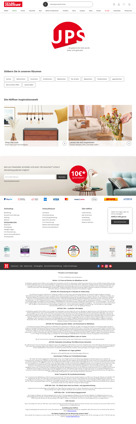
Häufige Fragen (9, 229)
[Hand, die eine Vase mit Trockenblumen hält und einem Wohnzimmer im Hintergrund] (100, 125)
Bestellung (7, 213)
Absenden (62, 177)
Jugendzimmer (117, 79)
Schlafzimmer (47, 79)
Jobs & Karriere (87, 215)
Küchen (8, 79)
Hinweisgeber (38, 266)
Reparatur (7, 225)
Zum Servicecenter (120, 222)
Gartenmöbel (28, 85)
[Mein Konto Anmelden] (119, 4)
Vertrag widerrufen (10, 222)
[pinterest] (102, 266)
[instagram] (106, 266)
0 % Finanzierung (10, 232)
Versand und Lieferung (11, 215)
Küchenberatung (48, 215)
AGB (21, 266)
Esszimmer (34, 79)
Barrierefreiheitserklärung (53, 266)
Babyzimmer (88, 79)
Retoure (6, 220)
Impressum (14, 266)
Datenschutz (28, 266)
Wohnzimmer (20, 79)
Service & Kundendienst (12, 234)
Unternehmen (86, 213)
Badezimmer (61, 79)
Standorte (45, 213)
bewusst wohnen (87, 222)
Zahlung (6, 217)
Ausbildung (86, 217)
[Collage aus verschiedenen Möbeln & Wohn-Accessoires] (36, 125)
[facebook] (98, 266)
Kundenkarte (86, 220)
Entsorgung (8, 227)
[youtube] (110, 266)
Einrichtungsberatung (49, 217)
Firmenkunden (9, 237)
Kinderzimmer (102, 79)
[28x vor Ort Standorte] (114, 4)
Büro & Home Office (12, 85)
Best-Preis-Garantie (48, 220)
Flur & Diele (75, 79)
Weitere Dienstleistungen (50, 225)
